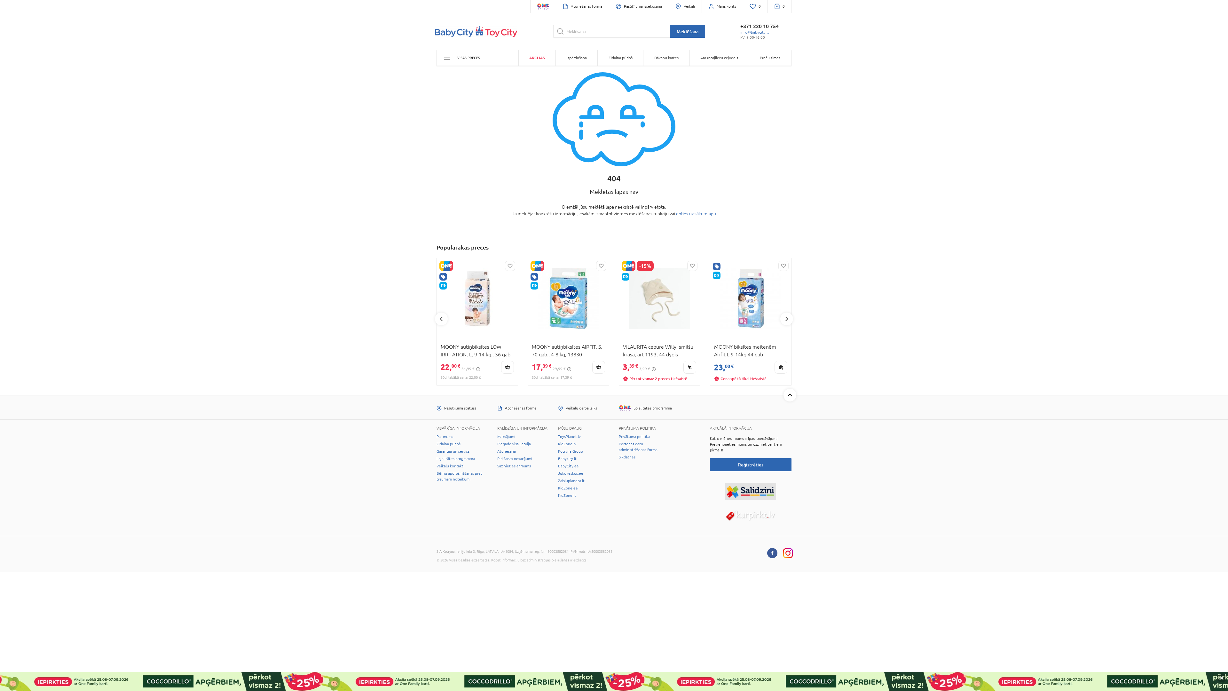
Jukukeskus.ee (570, 473)
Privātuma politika (634, 436)
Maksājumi (506, 436)
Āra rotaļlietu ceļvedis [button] (719, 58)
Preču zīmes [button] (770, 58)
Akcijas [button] (537, 57)
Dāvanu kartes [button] (666, 58)
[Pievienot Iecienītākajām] (510, 266)
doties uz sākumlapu (696, 213)
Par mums (445, 436)
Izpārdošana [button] (577, 58)
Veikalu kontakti (450, 466)
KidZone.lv (567, 444)
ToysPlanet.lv (569, 436)
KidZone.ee (568, 488)
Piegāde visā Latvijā (514, 444)
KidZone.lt (567, 495)
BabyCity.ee (568, 466)
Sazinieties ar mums (514, 466)
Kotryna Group (570, 451)
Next (786, 319)
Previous (441, 319)
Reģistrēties (750, 464)
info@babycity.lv (754, 32)
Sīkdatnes (627, 457)
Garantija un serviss (453, 451)
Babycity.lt (567, 459)
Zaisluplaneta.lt (571, 481)
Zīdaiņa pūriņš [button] (621, 58)
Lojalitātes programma (456, 459)
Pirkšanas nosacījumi (514, 459)
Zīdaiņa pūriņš (448, 444)
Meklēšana (687, 31)
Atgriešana (506, 451)
